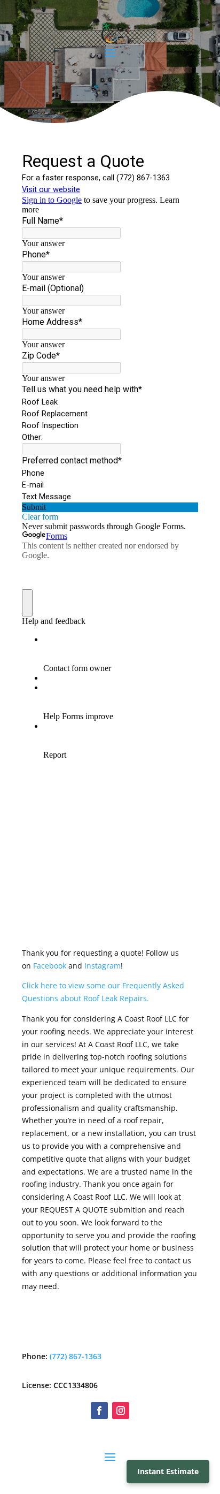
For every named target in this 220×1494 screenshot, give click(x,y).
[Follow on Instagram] (120, 1410)
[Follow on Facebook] (99, 1410)
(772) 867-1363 (75, 1356)
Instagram (102, 966)
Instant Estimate (168, 1471)
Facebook (50, 966)
